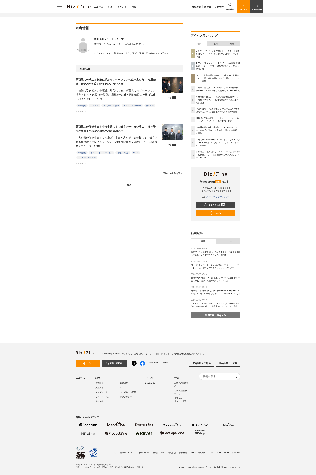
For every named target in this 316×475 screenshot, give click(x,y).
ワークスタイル (102, 396)
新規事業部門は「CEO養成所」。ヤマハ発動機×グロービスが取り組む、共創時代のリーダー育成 (218, 89)
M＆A (135, 152)
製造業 (207, 6)
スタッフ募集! (143, 452)
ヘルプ (114, 452)
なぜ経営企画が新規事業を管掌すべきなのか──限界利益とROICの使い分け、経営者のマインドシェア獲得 (215, 305)
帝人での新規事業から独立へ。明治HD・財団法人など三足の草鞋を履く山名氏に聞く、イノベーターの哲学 (218, 78)
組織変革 (99, 387)
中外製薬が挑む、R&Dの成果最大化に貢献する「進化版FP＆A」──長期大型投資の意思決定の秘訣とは (217, 99)
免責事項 (172, 452)
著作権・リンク (127, 452)
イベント (122, 6)
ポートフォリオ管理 (132, 105)
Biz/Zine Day (150, 382)
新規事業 (196, 6)
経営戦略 (124, 382)
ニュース (98, 6)
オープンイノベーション (101, 152)
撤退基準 (150, 105)
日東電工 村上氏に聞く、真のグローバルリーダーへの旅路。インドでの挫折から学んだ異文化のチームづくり (218, 154)
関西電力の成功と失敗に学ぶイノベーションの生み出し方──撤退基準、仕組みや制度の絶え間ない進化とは (116, 82)
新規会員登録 (217, 204)
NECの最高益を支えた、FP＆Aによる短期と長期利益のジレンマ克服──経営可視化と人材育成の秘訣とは (218, 66)
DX (121, 387)
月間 (232, 43)
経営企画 (94, 105)
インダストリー (102, 392)
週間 (216, 43)
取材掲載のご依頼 (228, 363)
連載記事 (99, 401)
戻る (129, 185)
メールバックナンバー (217, 196)
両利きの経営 (123, 152)
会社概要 (183, 452)
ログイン (217, 213)
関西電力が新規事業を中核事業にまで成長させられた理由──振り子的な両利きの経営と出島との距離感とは (116, 129)
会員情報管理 (159, 452)
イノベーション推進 (87, 157)
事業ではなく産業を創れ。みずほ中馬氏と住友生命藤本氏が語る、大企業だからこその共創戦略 (218, 110)
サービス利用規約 (198, 452)
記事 (110, 6)
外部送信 (236, 452)
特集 (134, 6)
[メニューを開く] (59, 6)
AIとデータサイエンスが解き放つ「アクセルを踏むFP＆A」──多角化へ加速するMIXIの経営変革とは (217, 53)
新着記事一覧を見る (215, 315)
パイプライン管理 (111, 105)
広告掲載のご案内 (201, 363)
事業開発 (82, 105)
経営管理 (219, 6)
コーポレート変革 (128, 392)
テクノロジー (126, 396)
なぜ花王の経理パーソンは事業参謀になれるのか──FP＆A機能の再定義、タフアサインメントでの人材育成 (218, 142)
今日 (199, 43)
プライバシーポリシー (219, 452)
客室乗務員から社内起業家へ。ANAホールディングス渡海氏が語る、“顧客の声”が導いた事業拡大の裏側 (218, 130)
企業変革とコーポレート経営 (181, 399)
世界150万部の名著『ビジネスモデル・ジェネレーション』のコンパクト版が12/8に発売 (217, 119)
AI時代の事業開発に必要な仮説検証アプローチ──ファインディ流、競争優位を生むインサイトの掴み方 (215, 266)
